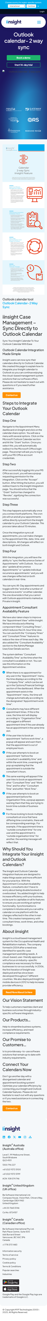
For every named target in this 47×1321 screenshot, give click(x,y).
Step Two (9, 464)
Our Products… (17, 1019)
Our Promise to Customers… (17, 1042)
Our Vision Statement (23, 1000)
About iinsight (15, 931)
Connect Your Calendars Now (17, 1067)
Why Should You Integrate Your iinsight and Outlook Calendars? (23, 856)
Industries (7, 1274)
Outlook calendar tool (18, 299)
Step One (9, 420)
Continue (31, 6)
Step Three (10, 504)
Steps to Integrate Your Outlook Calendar (20, 408)
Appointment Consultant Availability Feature (20, 609)
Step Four (9, 551)
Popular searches (11, 1270)
